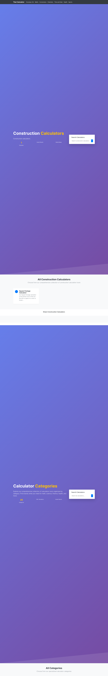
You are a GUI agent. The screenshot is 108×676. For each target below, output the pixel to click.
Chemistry (50, 2)
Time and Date (58, 2)
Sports (70, 2)
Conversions (42, 2)
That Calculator (18, 2)
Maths (36, 2)
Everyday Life (30, 2)
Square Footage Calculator (24, 292)
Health (65, 2)
